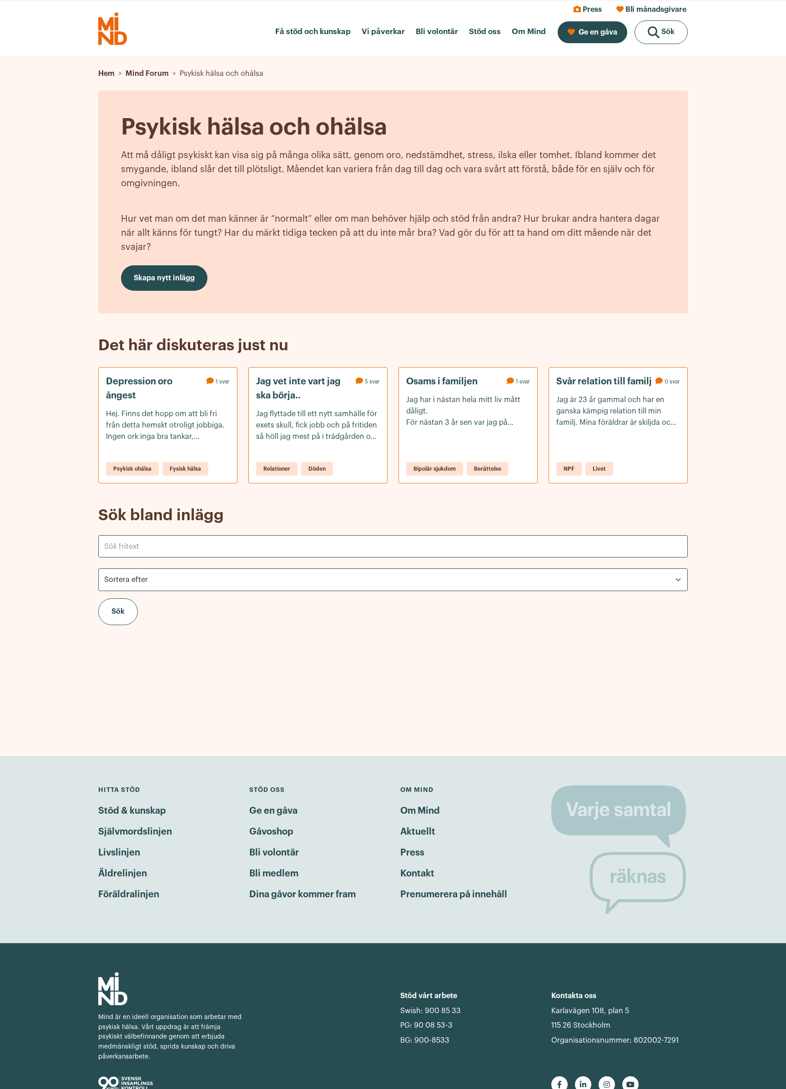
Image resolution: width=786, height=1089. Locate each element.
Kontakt (417, 873)
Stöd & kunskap (132, 811)
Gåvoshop (271, 831)
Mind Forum (147, 73)
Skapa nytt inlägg (164, 278)
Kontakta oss (573, 995)
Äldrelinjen (122, 873)
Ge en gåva (273, 811)
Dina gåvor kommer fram (302, 894)
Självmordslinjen (135, 831)
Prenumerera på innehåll (453, 894)
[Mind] (171, 988)
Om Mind (420, 811)
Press (412, 852)
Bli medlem (273, 873)
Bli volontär (274, 852)
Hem (106, 73)
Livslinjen (119, 852)
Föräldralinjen (128, 894)
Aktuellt (417, 831)
